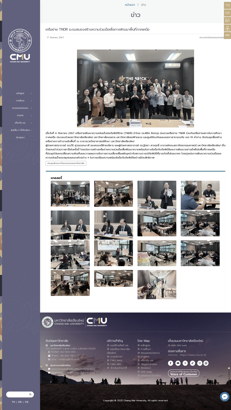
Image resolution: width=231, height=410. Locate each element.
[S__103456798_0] (157, 223)
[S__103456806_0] (70, 283)
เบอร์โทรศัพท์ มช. (119, 345)
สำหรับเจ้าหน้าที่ (118, 368)
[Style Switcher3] (227, 5)
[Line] (206, 363)
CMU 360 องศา (178, 345)
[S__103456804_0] (157, 253)
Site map (146, 372)
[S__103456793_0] (157, 195)
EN (20, 402)
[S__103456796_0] (70, 194)
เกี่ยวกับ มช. (147, 360)
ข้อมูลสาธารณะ (148, 364)
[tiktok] (192, 363)
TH (13, 402)
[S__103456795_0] (113, 225)
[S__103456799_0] (200, 223)
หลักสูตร (145, 345)
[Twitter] (185, 363)
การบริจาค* (116, 357)
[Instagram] (199, 363)
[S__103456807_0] (113, 278)
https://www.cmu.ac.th (193, 355)
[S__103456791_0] (113, 194)
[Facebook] (170, 363)
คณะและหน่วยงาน (150, 353)
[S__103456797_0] (70, 225)
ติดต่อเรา (20, 137)
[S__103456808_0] (157, 284)
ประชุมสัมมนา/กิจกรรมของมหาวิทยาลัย (65, 163)
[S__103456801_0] (113, 253)
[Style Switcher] (227, 12)
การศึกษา (145, 349)
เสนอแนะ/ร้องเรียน (150, 375)
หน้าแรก (130, 5)
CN (26, 402)
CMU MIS (115, 364)
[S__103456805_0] (200, 253)
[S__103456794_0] (200, 195)
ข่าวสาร (144, 357)
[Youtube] (178, 363)
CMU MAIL (116, 360)
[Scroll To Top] (225, 406)
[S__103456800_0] (70, 254)
